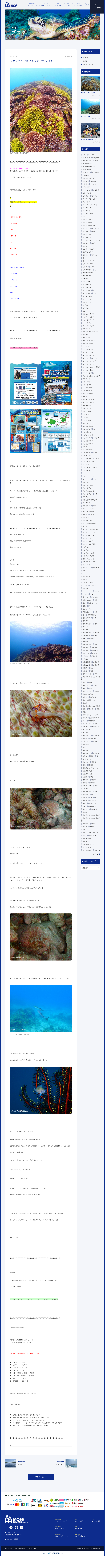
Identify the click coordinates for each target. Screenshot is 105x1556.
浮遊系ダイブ (87, 744)
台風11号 (85, 647)
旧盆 (84, 709)
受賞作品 (85, 641)
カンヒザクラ (87, 275)
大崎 (90, 682)
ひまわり (96, 190)
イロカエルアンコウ (89, 234)
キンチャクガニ (88, 284)
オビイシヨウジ (88, 252)
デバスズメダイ (88, 396)
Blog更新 (96, 157)
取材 (84, 638)
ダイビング (95, 358)
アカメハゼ (86, 211)
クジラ (95, 290)
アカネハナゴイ (88, 208)
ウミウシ (85, 243)
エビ (93, 243)
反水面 (95, 635)
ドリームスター (88, 408)
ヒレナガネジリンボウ (90, 467)
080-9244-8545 (12, 1539)
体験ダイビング (94, 603)
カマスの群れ (87, 270)
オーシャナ (86, 258)
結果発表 (85, 788)
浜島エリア (86, 741)
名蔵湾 (85, 668)
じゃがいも (86, 190)
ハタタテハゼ (87, 432)
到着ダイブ (86, 635)
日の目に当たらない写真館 (91, 706)
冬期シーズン (87, 626)
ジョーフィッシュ (88, 323)
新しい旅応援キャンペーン (91, 700)
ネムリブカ (86, 429)
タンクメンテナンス (89, 355)
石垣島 (91, 765)
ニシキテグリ (87, 423)
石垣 (84, 765)
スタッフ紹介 (87, 337)
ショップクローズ (88, 320)
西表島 (85, 800)
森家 (96, 724)
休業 (84, 603)
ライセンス (86, 579)
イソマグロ (95, 228)
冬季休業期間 (87, 624)
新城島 (85, 703)
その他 (85, 61)
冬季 (94, 618)
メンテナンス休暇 (88, 553)
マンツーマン (87, 538)
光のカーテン (87, 609)
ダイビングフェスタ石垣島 (91, 367)
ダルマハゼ (86, 373)
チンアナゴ (86, 379)
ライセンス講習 (88, 582)
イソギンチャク (88, 222)
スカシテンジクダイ (89, 326)
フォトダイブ (87, 488)
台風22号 (86, 653)
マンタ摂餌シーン (88, 535)
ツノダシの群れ (88, 388)
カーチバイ (86, 278)
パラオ (97, 458)
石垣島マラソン (88, 774)
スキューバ (86, 329)
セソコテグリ (87, 346)
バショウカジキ (88, 450)
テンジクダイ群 (88, 393)
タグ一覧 (96, 854)
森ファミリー (87, 724)
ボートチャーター (88, 509)
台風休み (85, 656)
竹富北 (85, 783)
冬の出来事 (86, 618)
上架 (91, 594)
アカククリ (86, 202)
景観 (84, 712)
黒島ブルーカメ (88, 838)
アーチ (85, 216)
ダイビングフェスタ (89, 364)
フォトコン (86, 482)
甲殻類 (94, 762)
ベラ (96, 494)
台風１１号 (86, 665)
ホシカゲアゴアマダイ (90, 500)
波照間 (85, 738)
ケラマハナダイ (88, 299)
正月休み (85, 727)
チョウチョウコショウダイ (91, 376)
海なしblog (86, 747)
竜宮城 (94, 780)
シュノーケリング (88, 317)
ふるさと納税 (87, 193)
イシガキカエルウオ (89, 219)
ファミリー (86, 479)
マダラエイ (86, 517)
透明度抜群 (92, 806)
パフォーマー (87, 458)
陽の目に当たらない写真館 (91, 815)
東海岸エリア (94, 718)
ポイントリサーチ (88, 511)
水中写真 (96, 735)
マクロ (92, 514)
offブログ (86, 172)
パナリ (95, 452)
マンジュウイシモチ (89, 523)
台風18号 (95, 650)
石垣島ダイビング (88, 771)
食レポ (85, 827)
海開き (85, 756)
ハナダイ (96, 438)
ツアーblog (86, 382)
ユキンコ (85, 570)
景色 (98, 709)
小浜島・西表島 (88, 694)
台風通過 (96, 662)
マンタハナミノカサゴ (90, 532)
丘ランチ (85, 597)
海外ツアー (86, 750)
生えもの (85, 762)
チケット (96, 373)
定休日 (91, 688)
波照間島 (93, 738)
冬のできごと (91, 615)
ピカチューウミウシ (89, 476)
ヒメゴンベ (86, 464)
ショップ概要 (32, 1548)
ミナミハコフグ (88, 541)
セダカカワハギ (88, 349)
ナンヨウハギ (87, 420)
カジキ (85, 267)
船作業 (85, 797)
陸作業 (85, 812)
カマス (92, 267)
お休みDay (93, 181)
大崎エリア (86, 685)
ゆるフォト (95, 196)
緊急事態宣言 (87, 791)
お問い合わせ (8, 1548)
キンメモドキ (87, 287)
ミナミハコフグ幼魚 (89, 544)
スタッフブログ (88, 64)
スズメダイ (86, 335)
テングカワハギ (88, 391)
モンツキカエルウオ (89, 559)
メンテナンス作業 (88, 556)
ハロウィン (86, 447)
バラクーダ (86, 452)
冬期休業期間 (87, 632)
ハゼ (94, 429)
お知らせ (86, 57)
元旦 (84, 606)
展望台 (85, 697)
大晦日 (95, 685)
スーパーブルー (88, 343)
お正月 (85, 184)
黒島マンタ (86, 841)
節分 (96, 785)
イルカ (94, 231)
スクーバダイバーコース (90, 332)
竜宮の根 (85, 780)
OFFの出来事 (87, 169)
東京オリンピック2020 (90, 715)
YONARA (86, 175)
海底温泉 (96, 753)
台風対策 (95, 656)
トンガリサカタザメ (89, 402)
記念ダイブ (94, 800)
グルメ (95, 293)
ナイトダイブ (87, 414)
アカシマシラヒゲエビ (90, 205)
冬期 (96, 624)
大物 (84, 688)
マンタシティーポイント (90, 529)
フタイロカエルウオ (89, 491)
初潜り (97, 632)
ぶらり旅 (85, 196)
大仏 (84, 682)
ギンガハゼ (86, 290)
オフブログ (95, 255)
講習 (84, 803)
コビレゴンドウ (88, 302)
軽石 (84, 806)
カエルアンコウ (88, 264)
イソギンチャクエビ (89, 225)
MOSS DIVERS (87, 163)
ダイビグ (85, 358)
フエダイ (96, 479)
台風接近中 (86, 659)
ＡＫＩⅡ (97, 850)
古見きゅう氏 (87, 644)
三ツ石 (85, 594)
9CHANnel (86, 157)
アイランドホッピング (90, 199)
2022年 (91, 154)
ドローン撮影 (87, 411)
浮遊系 (95, 741)
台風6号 (94, 653)
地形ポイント (87, 674)
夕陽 (96, 674)
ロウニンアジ (87, 591)
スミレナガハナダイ (89, 340)
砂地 (91, 777)
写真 (96, 612)
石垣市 (85, 777)
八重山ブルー (87, 612)
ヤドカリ (96, 567)
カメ (96, 270)
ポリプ (85, 514)
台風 (96, 644)
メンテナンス (87, 550)
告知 (91, 668)
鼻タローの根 (87, 847)
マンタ (85, 526)
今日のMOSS (87, 600)
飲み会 (92, 827)
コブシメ (85, 305)
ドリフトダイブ (88, 405)
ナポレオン (86, 417)
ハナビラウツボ (88, 444)
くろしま (93, 184)
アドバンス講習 (88, 213)
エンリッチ (86, 246)
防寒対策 (94, 809)
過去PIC (85, 809)
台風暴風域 (86, 662)
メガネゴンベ (87, 547)
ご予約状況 (86, 187)
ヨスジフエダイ (88, 573)
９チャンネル (87, 850)
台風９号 (96, 665)
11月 (84, 154)
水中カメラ (95, 727)
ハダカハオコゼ (88, 435)
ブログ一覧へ (40, 1477)
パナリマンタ (87, 455)
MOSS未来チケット (89, 166)
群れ (96, 791)
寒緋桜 (97, 691)
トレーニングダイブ (89, 399)
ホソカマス (86, 506)
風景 (93, 824)
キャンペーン (87, 281)
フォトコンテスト (88, 485)
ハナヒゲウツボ (88, 441)
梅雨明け (92, 721)
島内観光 (93, 697)
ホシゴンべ (86, 503)
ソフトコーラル (88, 352)
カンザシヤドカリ (88, 273)
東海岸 (85, 718)
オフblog (85, 255)
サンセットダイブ (88, 314)
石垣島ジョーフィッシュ (90, 768)
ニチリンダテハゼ (88, 426)
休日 (96, 600)
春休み (91, 709)
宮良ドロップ (87, 691)
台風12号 (94, 647)
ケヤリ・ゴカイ (88, 296)
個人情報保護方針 (20, 1548)
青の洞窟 (85, 824)
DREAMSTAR (87, 160)
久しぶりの (95, 597)
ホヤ (94, 506)
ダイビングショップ (89, 361)
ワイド (97, 591)
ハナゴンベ (86, 438)
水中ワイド (86, 735)
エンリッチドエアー (89, 249)
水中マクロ (86, 729)
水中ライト (86, 732)
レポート (85, 588)
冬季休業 (85, 621)
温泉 (91, 756)
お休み (85, 181)
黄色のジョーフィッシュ (90, 832)
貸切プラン (92, 803)
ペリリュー (86, 497)
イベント (85, 231)
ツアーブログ (87, 385)
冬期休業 (85, 629)
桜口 (84, 721)
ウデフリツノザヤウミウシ (91, 240)
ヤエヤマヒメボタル (89, 562)
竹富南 (92, 783)
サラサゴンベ (87, 308)
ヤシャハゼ (86, 565)
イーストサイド (88, 237)
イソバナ (85, 228)
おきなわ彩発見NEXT (89, 178)
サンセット (86, 311)
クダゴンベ (86, 293)
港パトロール (87, 759)
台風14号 (85, 650)
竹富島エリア (87, 785)
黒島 (84, 835)
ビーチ (85, 473)
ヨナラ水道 (86, 576)
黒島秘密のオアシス (89, 844)
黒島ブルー (92, 835)
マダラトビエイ (88, 520)
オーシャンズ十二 (88, 261)
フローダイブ (87, 494)
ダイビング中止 (88, 370)
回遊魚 (85, 671)
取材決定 (92, 638)
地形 (91, 671)
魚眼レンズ (86, 829)
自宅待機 (85, 794)
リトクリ (93, 585)
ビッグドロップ (88, 470)
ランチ (85, 585)
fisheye (97, 160)
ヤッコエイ (86, 567)
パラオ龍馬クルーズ (89, 461)
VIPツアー (95, 172)
